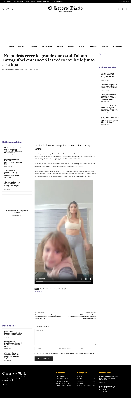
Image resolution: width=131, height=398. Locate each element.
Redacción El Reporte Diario (11, 69)
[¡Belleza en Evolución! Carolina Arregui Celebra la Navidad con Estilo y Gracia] (26, 150)
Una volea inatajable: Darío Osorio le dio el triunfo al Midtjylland (109, 86)
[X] (122, 9)
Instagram (67, 288)
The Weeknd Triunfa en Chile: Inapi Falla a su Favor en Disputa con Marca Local (12, 184)
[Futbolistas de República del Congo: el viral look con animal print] (26, 344)
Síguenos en (38, 291)
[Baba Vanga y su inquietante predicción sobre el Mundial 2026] (26, 333)
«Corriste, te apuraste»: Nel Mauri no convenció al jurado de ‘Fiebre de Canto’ (110, 119)
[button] (126, 9)
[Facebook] (118, 9)
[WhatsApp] (89, 69)
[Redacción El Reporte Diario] (17, 202)
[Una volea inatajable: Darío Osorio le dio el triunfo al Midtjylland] (123, 87)
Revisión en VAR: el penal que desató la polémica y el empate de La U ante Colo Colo (109, 108)
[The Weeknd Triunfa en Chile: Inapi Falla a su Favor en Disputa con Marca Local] (26, 184)
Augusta (42, 288)
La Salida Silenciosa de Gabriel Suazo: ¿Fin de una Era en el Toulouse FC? (13, 161)
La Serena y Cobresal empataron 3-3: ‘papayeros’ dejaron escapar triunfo (109, 97)
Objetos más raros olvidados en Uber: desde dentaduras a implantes (11, 355)
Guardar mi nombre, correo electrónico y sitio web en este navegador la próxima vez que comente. (65, 353)
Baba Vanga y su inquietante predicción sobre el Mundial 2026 (13, 333)
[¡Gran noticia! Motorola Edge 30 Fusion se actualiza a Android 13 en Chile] (26, 173)
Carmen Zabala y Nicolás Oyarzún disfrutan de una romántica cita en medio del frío (48, 316)
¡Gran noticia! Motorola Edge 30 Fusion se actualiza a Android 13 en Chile (12, 173)
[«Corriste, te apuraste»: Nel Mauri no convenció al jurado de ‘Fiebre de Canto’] (123, 119)
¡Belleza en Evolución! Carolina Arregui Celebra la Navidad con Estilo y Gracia (13, 150)
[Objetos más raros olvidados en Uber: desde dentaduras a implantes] (26, 355)
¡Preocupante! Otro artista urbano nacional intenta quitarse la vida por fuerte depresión (82, 316)
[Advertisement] (65, 29)
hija (62, 288)
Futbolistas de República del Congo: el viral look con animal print (13, 344)
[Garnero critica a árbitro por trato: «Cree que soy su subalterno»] (123, 75)
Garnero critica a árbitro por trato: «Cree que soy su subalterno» (107, 75)
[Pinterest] (85, 69)
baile (47, 288)
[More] (94, 69)
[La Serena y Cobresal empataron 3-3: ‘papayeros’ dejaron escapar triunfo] (123, 96)
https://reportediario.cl (17, 215)
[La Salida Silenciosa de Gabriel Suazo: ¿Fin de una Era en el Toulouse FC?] (26, 161)
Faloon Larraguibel (55, 288)
